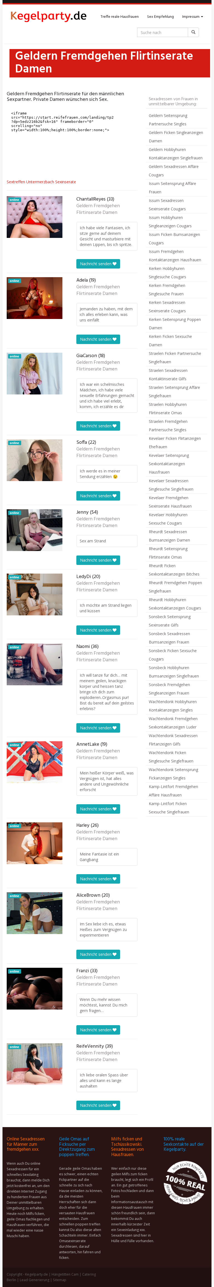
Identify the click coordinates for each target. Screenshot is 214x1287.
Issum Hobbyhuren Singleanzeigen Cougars (170, 221)
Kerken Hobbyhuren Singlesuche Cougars (167, 272)
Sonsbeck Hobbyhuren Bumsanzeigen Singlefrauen (174, 672)
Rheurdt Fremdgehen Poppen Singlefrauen (175, 587)
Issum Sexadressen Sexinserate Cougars (167, 204)
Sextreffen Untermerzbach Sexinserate (41, 181)
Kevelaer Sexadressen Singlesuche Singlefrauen (171, 485)
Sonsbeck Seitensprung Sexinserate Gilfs (170, 621)
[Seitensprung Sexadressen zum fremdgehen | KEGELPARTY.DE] (48, 17)
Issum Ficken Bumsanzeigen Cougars (174, 238)
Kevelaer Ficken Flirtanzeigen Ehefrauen (175, 442)
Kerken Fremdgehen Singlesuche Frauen (167, 289)
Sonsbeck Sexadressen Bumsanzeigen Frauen (169, 638)
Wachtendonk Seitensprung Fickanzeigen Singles (173, 774)
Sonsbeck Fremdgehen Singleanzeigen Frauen (169, 689)
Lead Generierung (34, 1280)
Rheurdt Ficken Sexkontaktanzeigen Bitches (174, 570)
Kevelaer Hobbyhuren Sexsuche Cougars (168, 519)
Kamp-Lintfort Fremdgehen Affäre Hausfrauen (173, 791)
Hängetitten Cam (65, 1274)
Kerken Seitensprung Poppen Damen (175, 323)
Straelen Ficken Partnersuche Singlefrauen (175, 357)
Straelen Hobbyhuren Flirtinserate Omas (168, 408)
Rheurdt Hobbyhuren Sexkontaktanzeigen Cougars (175, 604)
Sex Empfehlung (160, 17)
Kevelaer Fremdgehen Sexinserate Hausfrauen (170, 502)
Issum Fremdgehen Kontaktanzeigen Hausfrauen (175, 255)
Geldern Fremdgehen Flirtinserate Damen (98, 209)
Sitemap (59, 1280)
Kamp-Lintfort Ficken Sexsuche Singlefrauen (169, 808)
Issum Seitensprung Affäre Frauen (172, 187)
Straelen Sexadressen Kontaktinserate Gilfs (168, 374)
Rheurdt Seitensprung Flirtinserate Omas (168, 553)
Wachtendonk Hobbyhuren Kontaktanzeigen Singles (173, 706)
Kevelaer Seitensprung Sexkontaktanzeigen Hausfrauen (169, 464)
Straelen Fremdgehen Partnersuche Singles (168, 425)
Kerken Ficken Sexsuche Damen (170, 340)
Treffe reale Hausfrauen (120, 17)
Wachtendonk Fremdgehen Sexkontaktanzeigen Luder (173, 723)
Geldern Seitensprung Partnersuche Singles (168, 119)
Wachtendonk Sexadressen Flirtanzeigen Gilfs (173, 740)
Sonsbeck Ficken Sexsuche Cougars (173, 655)
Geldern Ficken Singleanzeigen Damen (176, 136)
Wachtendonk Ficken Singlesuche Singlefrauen (171, 757)
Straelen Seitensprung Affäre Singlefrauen (174, 391)
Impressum (191, 17)
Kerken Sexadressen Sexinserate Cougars (167, 306)
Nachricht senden (96, 263)
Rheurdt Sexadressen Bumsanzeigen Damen (169, 536)
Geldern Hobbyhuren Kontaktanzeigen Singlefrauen (176, 153)
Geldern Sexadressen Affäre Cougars (174, 170)
